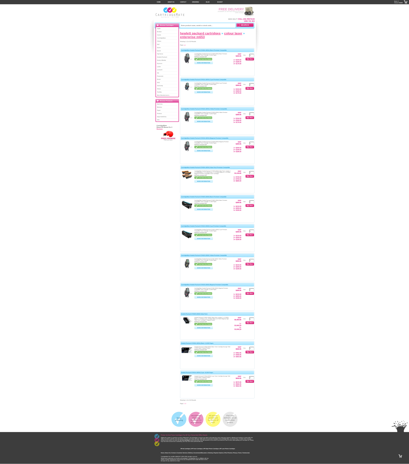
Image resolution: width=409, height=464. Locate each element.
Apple (159, 28)
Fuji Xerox (160, 54)
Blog (208, 2)
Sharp (159, 89)
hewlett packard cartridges (200, 33)
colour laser (233, 33)
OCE (158, 82)
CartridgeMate (170, 12)
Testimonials (246, 452)
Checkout (405, 5)
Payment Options (219, 452)
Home (159, 2)
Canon (159, 35)
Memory (159, 107)
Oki (158, 73)
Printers (159, 113)
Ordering (195, 2)
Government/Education (200, 452)
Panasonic (160, 76)
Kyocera (159, 63)
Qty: (244, 55)
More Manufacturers (163, 95)
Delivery (190, 452)
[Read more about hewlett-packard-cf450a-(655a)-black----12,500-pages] (187, 353)
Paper (159, 110)
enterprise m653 (192, 37)
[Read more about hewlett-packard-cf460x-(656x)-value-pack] (187, 323)
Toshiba (159, 92)
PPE (158, 120)
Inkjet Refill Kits (161, 117)
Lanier (159, 66)
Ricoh (159, 79)
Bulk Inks (160, 104)
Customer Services (182, 452)
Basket (220, 2)
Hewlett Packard (162, 57)
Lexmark (159, 70)
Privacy (235, 452)
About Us (171, 2)
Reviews (160, 129)
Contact (183, 2)
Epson (159, 51)
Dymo (159, 47)
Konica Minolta (161, 60)
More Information (203, 63)
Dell (158, 44)
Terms (240, 452)
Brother (159, 31)
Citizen (159, 41)
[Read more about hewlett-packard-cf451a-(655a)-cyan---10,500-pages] (187, 380)
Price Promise (228, 452)
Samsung (160, 85)
